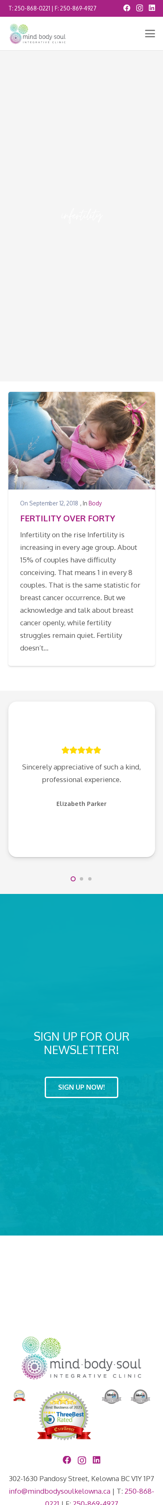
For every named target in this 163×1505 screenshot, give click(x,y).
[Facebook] (126, 7)
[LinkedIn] (152, 7)
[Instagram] (139, 8)
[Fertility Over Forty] (81, 441)
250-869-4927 (78, 8)
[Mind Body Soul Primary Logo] (37, 33)
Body (95, 503)
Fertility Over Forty (67, 518)
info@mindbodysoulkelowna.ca (59, 1491)
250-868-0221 (32, 8)
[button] (149, 33)
